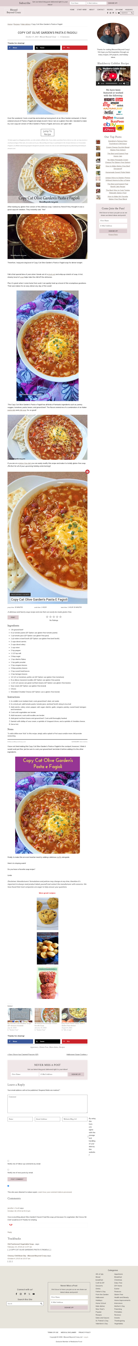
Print (13, 617)
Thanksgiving (119, 1321)
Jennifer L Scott (14, 1208)
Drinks (98, 1289)
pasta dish (12, 410)
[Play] (99, 83)
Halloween (100, 1297)
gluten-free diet (25, 463)
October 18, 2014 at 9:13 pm (19, 1211)
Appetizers (34, 1047)
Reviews (117, 1315)
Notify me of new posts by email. (20, 1172)
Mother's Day (119, 1306)
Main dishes (53, 1047)
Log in (86, 1337)
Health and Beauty (121, 1297)
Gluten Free (43, 1047)
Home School (101, 1303)
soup (22, 277)
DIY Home (118, 1286)
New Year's (100, 1309)
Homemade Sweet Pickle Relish (118, 172)
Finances (117, 1291)
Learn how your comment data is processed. (55, 1192)
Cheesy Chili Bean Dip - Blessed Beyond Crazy (27, 1256)
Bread (98, 1277)
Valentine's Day (102, 1323)
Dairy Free (118, 1283)
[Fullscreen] (128, 83)
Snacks (117, 1318)
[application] (113, 76)
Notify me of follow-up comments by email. (24, 1164)
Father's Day (101, 1291)
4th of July (100, 1274)
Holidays (99, 1300)
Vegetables (118, 1323)
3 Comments (64, 37)
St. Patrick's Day (102, 1321)
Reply (10, 1232)
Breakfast (118, 1277)
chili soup (22, 410)
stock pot (51, 274)
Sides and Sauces (102, 1318)
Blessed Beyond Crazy (14, 11)
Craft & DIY (100, 1283)
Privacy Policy (113, 234)
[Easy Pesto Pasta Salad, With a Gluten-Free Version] (74, 1015)
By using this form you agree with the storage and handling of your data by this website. (92, 1136)
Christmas (118, 1280)
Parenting (118, 1309)
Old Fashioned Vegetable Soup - (21, 1244)
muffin (59, 857)
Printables (118, 1312)
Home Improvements (122, 1300)
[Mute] (124, 83)
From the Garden (102, 1294)
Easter (116, 1289)
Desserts (99, 1286)
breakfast (99, 1280)
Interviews (118, 1303)
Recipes (62, 1047)
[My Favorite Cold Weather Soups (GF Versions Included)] (20, 1015)
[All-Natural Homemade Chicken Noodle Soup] (47, 1015)
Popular (98, 1312)
